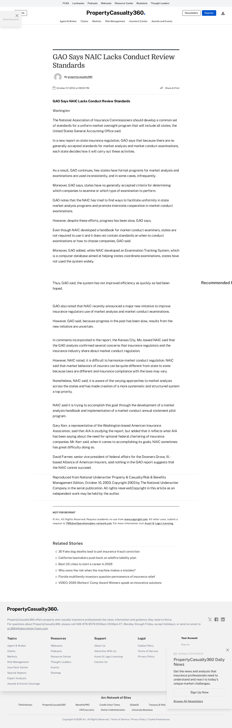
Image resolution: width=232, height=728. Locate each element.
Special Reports (16, 672)
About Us (99, 645)
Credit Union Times (110, 704)
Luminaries (78, 3)
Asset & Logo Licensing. (159, 523)
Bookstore (142, 3)
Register (209, 13)
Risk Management (18, 661)
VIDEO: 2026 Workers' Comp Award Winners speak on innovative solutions (110, 582)
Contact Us (101, 661)
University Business (142, 709)
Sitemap (56, 672)
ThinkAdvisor (25, 704)
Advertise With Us (105, 651)
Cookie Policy (146, 645)
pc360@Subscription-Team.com (27, 628)
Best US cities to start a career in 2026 (85, 564)
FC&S (66, 3)
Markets (12, 656)
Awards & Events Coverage (23, 683)
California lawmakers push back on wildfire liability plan (97, 558)
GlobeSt (134, 704)
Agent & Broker (16, 645)
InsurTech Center (17, 667)
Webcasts (106, 3)
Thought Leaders (160, 3)
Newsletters (191, 13)
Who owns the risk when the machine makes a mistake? (97, 570)
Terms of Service (148, 651)
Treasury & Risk (157, 704)
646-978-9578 (85, 624)
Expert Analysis (16, 678)
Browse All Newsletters (188, 701)
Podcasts (92, 3)
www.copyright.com (136, 519)
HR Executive (86, 709)
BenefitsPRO (83, 704)
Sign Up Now (199, 692)
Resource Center (124, 3)
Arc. (84, 719)
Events (55, 667)
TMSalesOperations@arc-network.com (89, 523)
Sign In (185, 644)
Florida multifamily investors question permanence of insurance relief (106, 576)
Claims (11, 651)
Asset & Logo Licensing (108, 656)
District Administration (113, 709)
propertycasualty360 (80, 76)
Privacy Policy (146, 656)
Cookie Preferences (159, 719)
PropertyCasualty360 (54, 704)
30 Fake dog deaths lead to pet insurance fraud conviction (99, 551)
